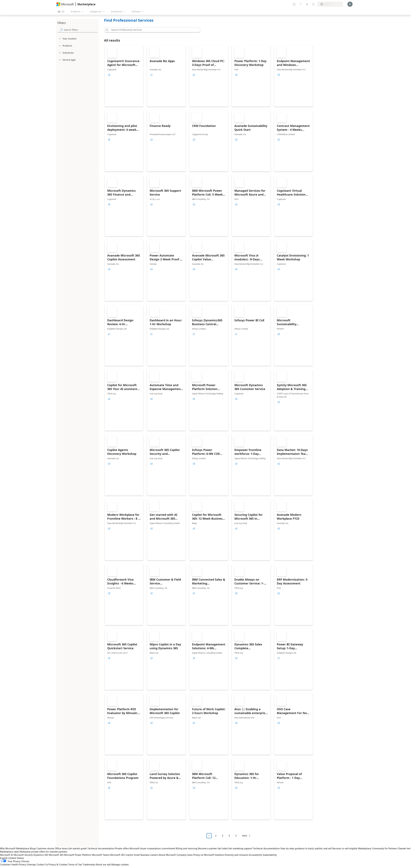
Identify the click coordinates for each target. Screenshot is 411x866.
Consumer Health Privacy (13, 864)
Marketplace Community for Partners (377, 848)
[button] (106, 30)
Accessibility (255, 854)
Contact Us (42, 864)
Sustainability (270, 854)
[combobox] (153, 30)
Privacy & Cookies (57, 864)
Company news (184, 854)
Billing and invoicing (186, 848)
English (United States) (12, 858)
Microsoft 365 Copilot (121, 854)
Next (244, 835)
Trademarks (89, 864)
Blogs (33, 848)
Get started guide (77, 848)
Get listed (223, 848)
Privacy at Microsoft (203, 854)
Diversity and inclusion (236, 854)
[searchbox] (81, 29)
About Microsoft (167, 854)
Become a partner (207, 848)
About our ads (103, 864)
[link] (124, 76)
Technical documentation (100, 848)
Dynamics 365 (40, 854)
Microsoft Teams (100, 854)
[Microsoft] (65, 4)
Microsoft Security (23, 854)
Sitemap (31, 864)
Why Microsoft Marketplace (14, 848)
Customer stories (45, 848)
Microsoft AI (6, 854)
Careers (154, 854)
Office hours (61, 848)
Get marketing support (240, 848)
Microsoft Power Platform (77, 854)
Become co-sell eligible (344, 848)
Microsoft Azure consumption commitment (152, 848)
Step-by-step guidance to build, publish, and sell (306, 848)
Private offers (122, 848)
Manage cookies (120, 864)
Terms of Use (75, 864)
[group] (109, 74)
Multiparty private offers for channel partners (43, 851)
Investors (219, 854)
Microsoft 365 (56, 854)
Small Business (141, 854)
